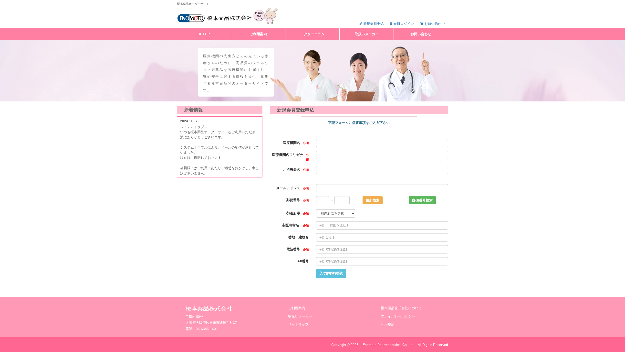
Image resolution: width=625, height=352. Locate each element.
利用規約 (388, 324)
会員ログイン (403, 24)
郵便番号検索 (422, 200)
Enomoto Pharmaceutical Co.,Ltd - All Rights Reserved (405, 345)
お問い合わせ (421, 34)
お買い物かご (434, 24)
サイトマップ (298, 324)
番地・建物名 (298, 237)
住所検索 (372, 200)
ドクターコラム (312, 34)
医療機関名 (296, 143)
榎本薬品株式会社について (401, 308)
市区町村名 (295, 225)
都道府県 (297, 213)
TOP (206, 34)
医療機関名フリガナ (290, 157)
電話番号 (297, 249)
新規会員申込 (373, 24)
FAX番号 (302, 261)
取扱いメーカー (367, 34)
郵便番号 (297, 200)
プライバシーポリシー (398, 316)
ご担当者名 (296, 170)
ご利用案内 (258, 34)
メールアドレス (292, 188)
